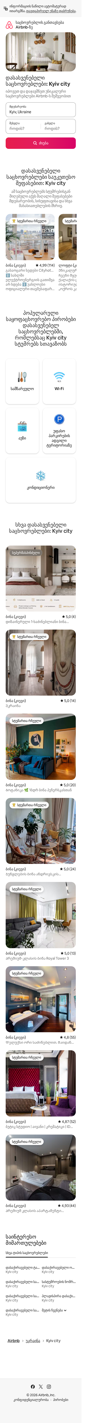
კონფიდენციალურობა (31, 1400)
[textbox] (23, 128)
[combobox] (40, 112)
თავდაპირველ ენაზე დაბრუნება (51, 11)
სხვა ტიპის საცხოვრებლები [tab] (27, 1253)
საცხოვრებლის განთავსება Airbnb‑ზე (40, 25)
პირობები (60, 1400)
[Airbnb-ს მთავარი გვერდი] (9, 24)
